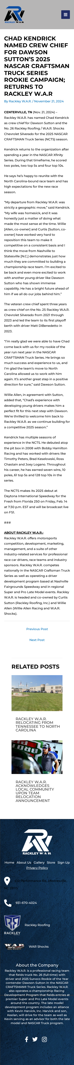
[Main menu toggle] (65, 14)
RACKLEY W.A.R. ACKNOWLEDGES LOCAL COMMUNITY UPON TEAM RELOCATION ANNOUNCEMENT (35, 791)
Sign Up (64, 862)
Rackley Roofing (37, 925)
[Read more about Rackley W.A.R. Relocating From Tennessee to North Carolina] (37, 693)
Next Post (37, 640)
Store (51, 862)
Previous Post (37, 629)
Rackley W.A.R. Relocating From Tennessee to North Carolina (38, 724)
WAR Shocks (39, 946)
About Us (24, 862)
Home (9, 862)
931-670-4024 (26, 903)
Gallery (39, 862)
